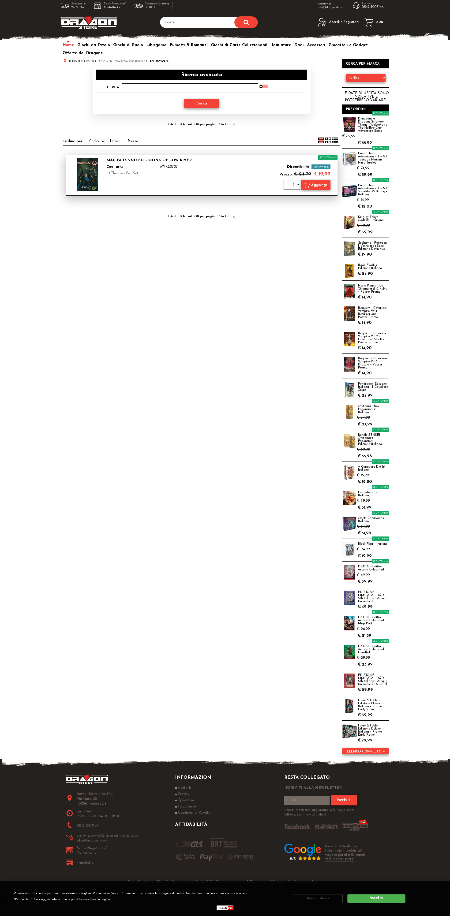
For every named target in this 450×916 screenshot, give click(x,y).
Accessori (316, 45)
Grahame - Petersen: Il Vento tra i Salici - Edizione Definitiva (372, 245)
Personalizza (318, 898)
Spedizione (186, 800)
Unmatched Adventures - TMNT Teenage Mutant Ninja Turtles (372, 158)
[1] (292, 185)
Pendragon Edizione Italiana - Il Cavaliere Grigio (373, 386)
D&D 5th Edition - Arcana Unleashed (371, 568)
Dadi (299, 45)
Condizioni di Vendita (194, 813)
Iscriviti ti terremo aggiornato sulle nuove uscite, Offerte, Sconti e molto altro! (319, 812)
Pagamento (187, 806)
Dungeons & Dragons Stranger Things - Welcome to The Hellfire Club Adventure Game (372, 124)
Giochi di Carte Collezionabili (240, 45)
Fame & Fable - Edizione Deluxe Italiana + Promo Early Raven (370, 730)
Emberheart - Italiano (367, 494)
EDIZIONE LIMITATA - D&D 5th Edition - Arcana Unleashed (372, 597)
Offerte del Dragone (83, 53)
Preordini (356, 109)
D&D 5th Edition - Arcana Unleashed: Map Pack (371, 620)
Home (68, 45)
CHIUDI (443, 887)
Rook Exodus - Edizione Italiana (370, 267)
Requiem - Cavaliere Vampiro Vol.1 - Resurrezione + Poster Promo (372, 312)
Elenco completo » (366, 751)
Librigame (156, 45)
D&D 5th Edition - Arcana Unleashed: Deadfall (371, 649)
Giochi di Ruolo (128, 45)
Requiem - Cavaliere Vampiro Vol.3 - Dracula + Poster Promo (372, 363)
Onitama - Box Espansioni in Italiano (368, 409)
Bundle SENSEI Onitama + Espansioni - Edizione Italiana (370, 439)
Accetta (376, 898)
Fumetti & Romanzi (189, 45)
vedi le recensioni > (339, 859)
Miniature (281, 45)
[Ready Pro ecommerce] (225, 908)
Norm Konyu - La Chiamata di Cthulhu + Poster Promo (372, 288)
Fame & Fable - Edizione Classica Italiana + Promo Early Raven (370, 705)
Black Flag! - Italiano (373, 543)
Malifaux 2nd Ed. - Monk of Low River (149, 160)
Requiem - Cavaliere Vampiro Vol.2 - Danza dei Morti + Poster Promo (372, 338)
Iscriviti (344, 800)
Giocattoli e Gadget (348, 45)
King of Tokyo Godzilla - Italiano (371, 219)
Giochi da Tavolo (93, 45)
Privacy (120, 899)
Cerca (113, 87)
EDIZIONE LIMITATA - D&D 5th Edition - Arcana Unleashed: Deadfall (372, 680)
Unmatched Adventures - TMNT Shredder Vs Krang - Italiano (372, 190)
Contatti (184, 788)
